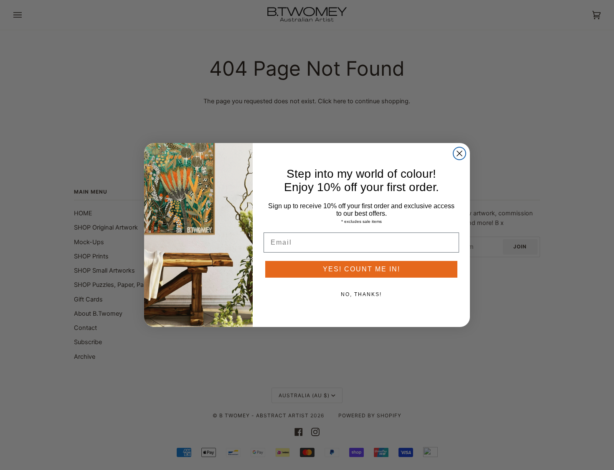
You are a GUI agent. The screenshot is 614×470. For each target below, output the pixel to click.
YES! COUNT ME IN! (361, 269)
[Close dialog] (459, 153)
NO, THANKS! (361, 294)
